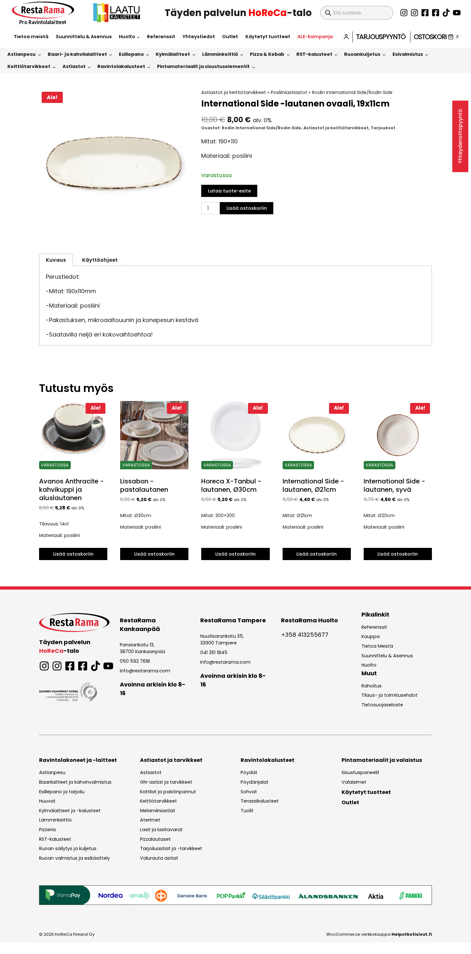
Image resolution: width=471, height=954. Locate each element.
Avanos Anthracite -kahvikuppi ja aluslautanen (71, 489)
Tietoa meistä (31, 36)
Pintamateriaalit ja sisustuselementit (203, 66)
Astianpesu (21, 54)
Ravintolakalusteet (121, 66)
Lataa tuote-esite (229, 191)
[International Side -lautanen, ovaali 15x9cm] (113, 163)
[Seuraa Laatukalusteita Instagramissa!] (414, 13)
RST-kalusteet (314, 54)
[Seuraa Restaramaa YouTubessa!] (457, 13)
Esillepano (131, 54)
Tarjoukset (383, 128)
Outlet (230, 36)
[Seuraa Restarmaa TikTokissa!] (446, 13)
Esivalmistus (407, 54)
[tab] (113, 231)
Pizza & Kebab (267, 54)
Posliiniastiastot (289, 92)
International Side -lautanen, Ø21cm (313, 485)
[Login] (346, 37)
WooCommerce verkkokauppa (379, 934)
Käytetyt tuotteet (267, 36)
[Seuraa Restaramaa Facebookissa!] (425, 13)
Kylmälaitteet (173, 54)
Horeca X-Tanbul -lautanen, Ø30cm (231, 485)
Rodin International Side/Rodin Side (352, 92)
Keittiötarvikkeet (28, 66)
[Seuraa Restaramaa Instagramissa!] (404, 13)
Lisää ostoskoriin (247, 208)
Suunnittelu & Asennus (84, 36)
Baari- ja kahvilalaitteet (77, 54)
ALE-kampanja (315, 36)
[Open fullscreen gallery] (181, 231)
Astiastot (74, 66)
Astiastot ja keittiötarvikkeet (233, 92)
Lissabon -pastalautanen (144, 485)
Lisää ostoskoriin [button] (73, 554)
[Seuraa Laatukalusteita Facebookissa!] (436, 13)
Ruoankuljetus (362, 54)
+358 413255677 (304, 635)
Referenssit (161, 36)
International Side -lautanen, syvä (394, 485)
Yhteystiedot (198, 36)
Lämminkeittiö (220, 54)
